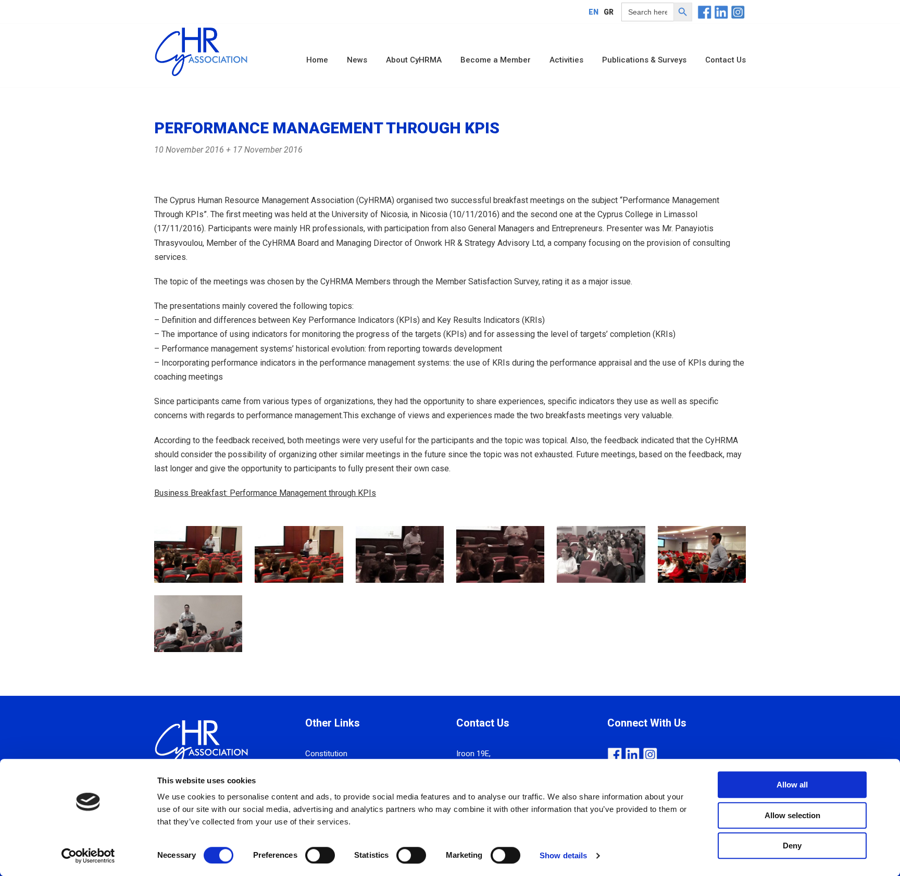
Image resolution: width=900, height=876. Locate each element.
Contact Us (725, 60)
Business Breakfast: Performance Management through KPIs (265, 493)
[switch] (320, 855)
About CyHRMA (414, 60)
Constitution (326, 753)
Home (317, 60)
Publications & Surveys (644, 60)
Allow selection (792, 815)
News (357, 60)
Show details (563, 855)
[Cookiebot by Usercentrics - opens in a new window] (88, 856)
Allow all (792, 784)
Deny (792, 845)
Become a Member (495, 60)
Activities (566, 60)
